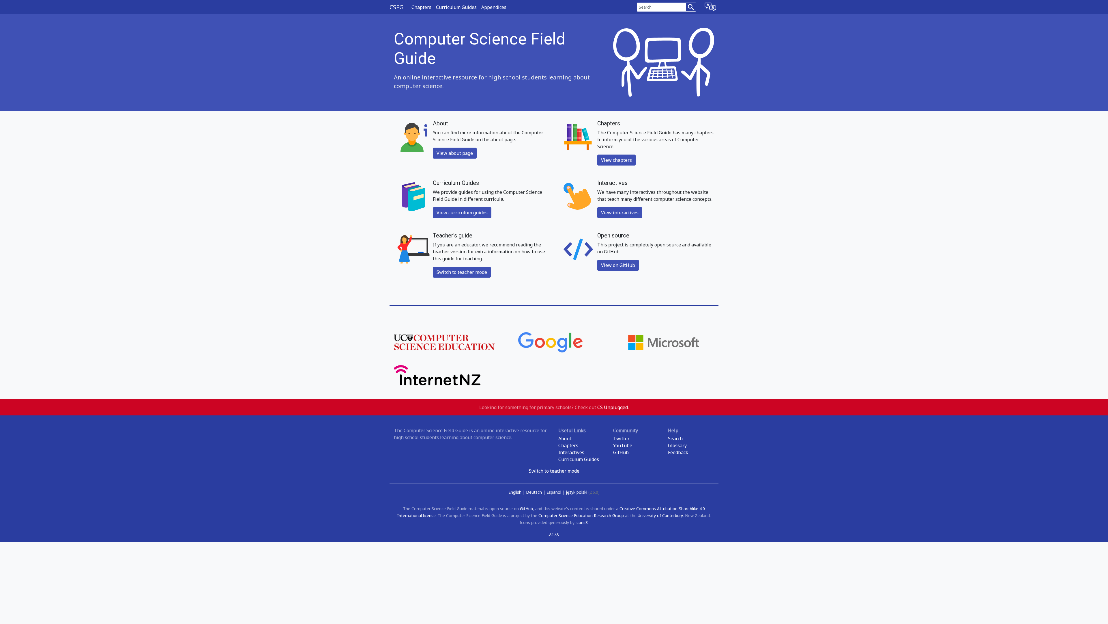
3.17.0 (554, 534)
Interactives (571, 452)
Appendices (493, 7)
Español (554, 492)
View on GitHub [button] (618, 265)
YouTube (622, 445)
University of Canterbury (660, 515)
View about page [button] (455, 153)
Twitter (621, 438)
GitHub (621, 452)
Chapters (421, 7)
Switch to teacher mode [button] (462, 272)
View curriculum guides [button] (462, 212)
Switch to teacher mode (554, 471)
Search (675, 438)
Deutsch (534, 492)
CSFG (396, 7)
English (515, 492)
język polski (583, 492)
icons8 (582, 522)
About (564, 438)
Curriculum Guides (456, 7)
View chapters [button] (616, 160)
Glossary (677, 445)
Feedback (678, 452)
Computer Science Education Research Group (581, 515)
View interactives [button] (620, 212)
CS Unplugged (612, 407)
